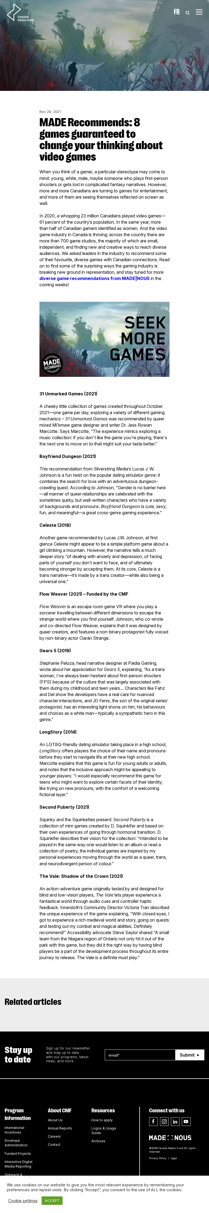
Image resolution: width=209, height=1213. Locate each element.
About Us (55, 1120)
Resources (103, 1110)
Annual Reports (60, 1128)
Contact (54, 1145)
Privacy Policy (157, 1158)
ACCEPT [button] (52, 1200)
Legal (174, 1158)
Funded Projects (18, 1154)
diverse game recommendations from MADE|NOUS (95, 278)
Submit (187, 1055)
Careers (54, 1136)
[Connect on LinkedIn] (175, 1121)
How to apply (102, 1120)
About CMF (60, 1110)
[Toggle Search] (187, 12)
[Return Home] (25, 12)
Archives (98, 1141)
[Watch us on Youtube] (186, 1121)
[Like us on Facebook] (153, 1121)
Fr (177, 12)
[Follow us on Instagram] (164, 1121)
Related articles (33, 1001)
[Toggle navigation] (199, 12)
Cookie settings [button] (23, 1200)
